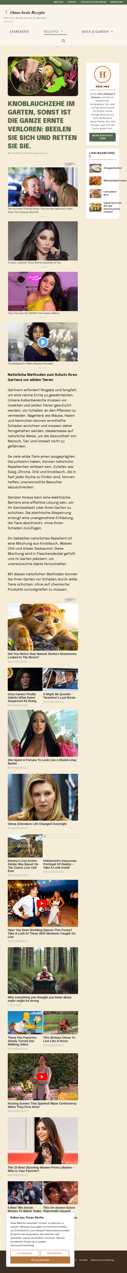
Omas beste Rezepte (27, 12)
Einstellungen (24, 1253)
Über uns (58, 2)
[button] (63, 41)
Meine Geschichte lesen (102, 137)
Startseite (19, 31)
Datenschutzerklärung (93, 2)
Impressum (116, 2)
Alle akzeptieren (40, 1260)
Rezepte (51, 31)
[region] (40, 1240)
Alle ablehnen (54, 1253)
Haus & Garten (95, 31)
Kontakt (72, 2)
